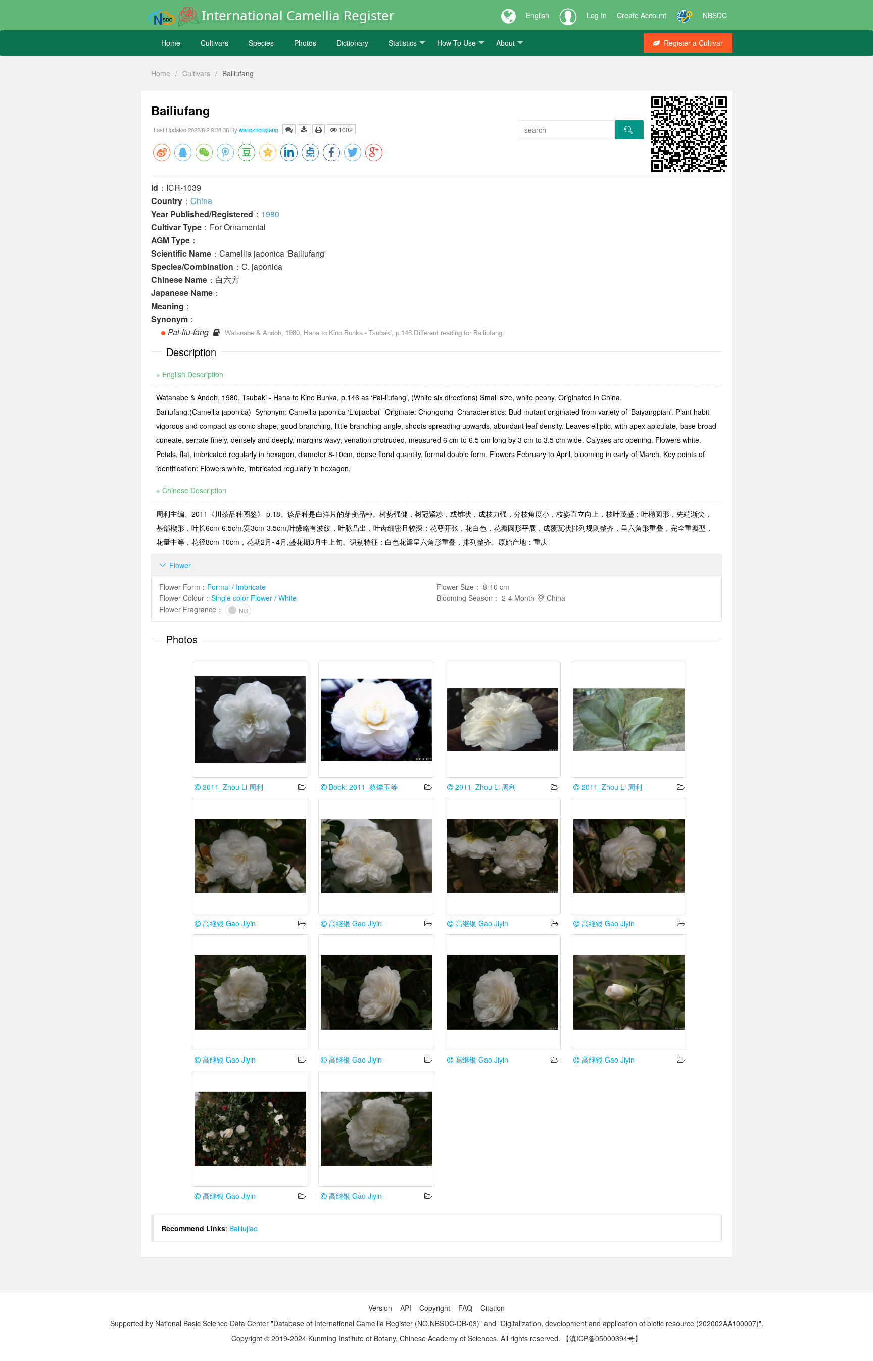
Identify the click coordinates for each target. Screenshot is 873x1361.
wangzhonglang (258, 130)
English (537, 15)
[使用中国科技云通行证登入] (684, 15)
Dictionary (352, 43)
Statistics (403, 43)
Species (261, 43)
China (201, 201)
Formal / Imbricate (236, 587)
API (405, 1308)
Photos (305, 43)
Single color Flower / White (254, 598)
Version (380, 1308)
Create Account (641, 15)
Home (170, 43)
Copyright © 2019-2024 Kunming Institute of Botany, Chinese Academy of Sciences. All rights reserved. (395, 1338)
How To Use (456, 43)
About (505, 43)
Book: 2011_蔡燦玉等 (362, 787)
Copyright (434, 1308)
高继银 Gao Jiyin (228, 923)
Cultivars (214, 43)
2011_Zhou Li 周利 (232, 787)
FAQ (465, 1308)
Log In (597, 15)
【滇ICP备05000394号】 (602, 1338)
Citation (492, 1308)
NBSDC (715, 15)
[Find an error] (289, 129)
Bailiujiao (243, 1228)
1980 (270, 214)
